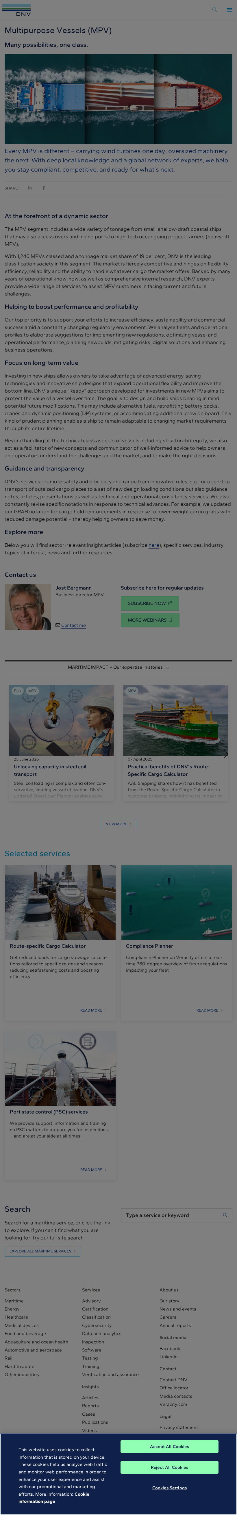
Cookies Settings (169, 1487)
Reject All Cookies (169, 1467)
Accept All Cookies (169, 1446)
